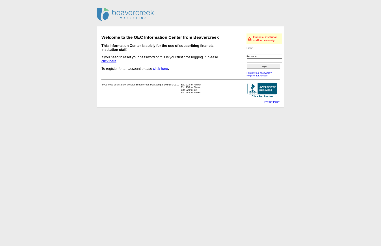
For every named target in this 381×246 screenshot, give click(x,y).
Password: (252, 56)
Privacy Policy (272, 101)
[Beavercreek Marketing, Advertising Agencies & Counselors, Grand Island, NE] (262, 90)
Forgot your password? (259, 73)
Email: (250, 48)
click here (108, 61)
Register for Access (257, 75)
